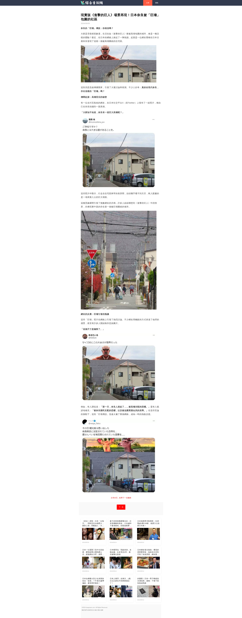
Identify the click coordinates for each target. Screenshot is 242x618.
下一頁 (121, 507)
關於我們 (84, 610)
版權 (101, 610)
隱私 (98, 610)
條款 (95, 610)
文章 (147, 3)
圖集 (156, 3)
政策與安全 (90, 610)
